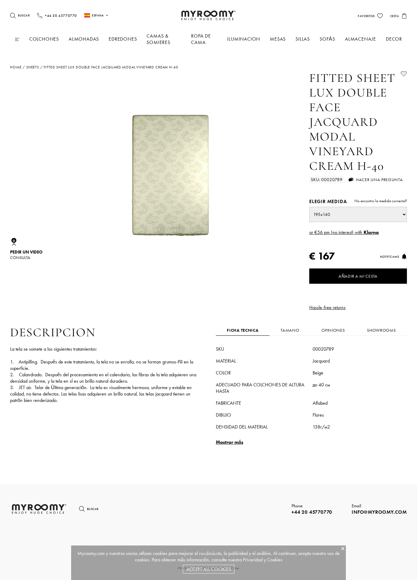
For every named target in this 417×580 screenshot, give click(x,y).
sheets (32, 67)
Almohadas (84, 39)
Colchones (44, 39)
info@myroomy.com (379, 512)
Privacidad (253, 559)
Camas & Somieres (158, 39)
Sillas (303, 39)
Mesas (278, 39)
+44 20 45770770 (312, 512)
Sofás (327, 39)
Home (15, 67)
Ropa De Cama (201, 39)
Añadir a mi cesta (358, 276)
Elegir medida (358, 201)
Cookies (274, 559)
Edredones (123, 39)
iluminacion (243, 39)
